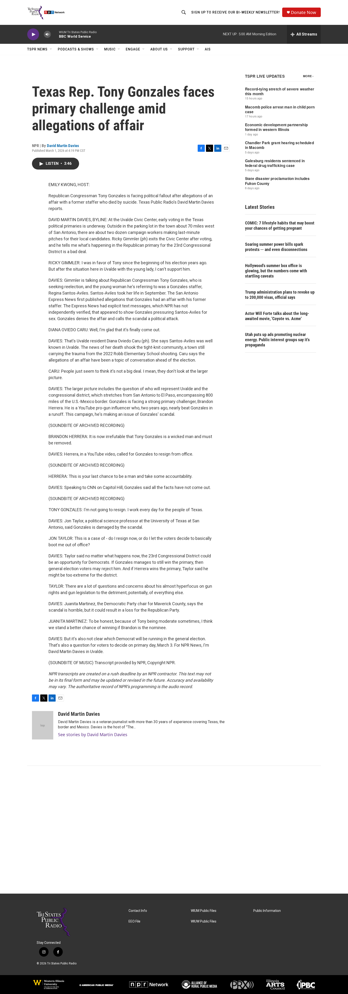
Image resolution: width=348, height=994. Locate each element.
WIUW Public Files (203, 921)
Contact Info (138, 911)
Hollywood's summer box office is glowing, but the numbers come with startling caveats (276, 270)
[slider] (55, 34)
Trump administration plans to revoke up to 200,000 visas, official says (280, 295)
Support (186, 49)
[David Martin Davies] (42, 725)
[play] (33, 34)
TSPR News (37, 49)
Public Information (267, 911)
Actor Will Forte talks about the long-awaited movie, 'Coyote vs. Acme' (277, 316)
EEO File (134, 921)
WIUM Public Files (203, 911)
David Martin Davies (63, 145)
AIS (208, 49)
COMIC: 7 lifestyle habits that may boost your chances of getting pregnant (279, 225)
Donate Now (303, 12)
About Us (159, 49)
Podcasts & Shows (76, 49)
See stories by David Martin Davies (92, 734)
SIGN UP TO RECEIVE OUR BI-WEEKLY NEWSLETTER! (235, 12)
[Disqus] (174, 829)
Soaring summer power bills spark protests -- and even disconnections (276, 247)
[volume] (47, 34)
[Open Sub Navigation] (51, 49)
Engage (133, 49)
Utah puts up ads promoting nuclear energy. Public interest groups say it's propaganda (277, 339)
